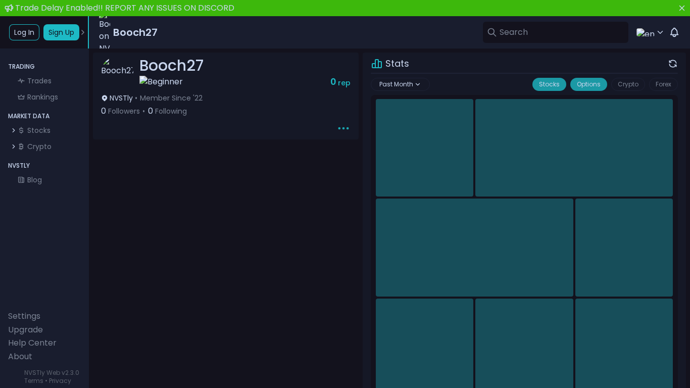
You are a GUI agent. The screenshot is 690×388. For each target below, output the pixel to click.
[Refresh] (673, 64)
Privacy (60, 380)
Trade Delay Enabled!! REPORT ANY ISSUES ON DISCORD (124, 8)
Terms (33, 380)
